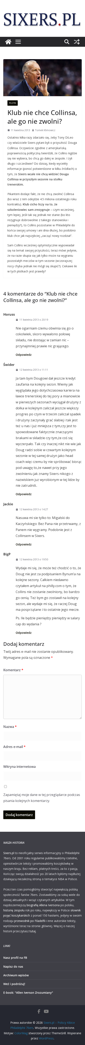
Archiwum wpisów (16, 975)
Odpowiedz (24, 355)
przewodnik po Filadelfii (29, 921)
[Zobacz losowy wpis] (77, 42)
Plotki (12, 103)
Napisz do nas (13, 966)
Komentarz (13, 670)
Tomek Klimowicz (45, 130)
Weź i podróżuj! (14, 984)
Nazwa (10, 726)
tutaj (33, 931)
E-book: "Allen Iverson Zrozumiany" (28, 993)
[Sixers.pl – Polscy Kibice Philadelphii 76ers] (8, 42)
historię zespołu (14, 910)
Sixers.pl (8, 853)
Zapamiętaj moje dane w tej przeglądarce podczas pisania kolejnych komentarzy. (41, 797)
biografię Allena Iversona (43, 905)
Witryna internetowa (19, 766)
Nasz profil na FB (15, 958)
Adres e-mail (14, 746)
